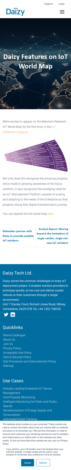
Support (48, 3)
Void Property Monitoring (19, 397)
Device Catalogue (14, 335)
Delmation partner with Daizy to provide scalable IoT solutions (18, 236)
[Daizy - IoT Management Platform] (15, 11)
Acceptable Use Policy (17, 352)
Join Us (8, 344)
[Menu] (62, 12)
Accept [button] (27, 462)
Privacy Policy (12, 348)
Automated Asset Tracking (20, 419)
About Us (9, 339)
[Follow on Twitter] (6, 315)
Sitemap (8, 366)
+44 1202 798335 (49, 309)
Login (61, 3)
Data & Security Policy (17, 357)
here (50, 214)
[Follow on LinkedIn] (13, 315)
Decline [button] (43, 462)
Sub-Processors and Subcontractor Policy (29, 361)
